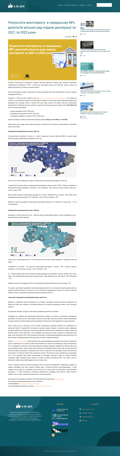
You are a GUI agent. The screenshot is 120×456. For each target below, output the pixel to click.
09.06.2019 (83, 95)
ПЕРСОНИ (60, 5)
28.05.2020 (83, 55)
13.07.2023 (83, 34)
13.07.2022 (83, 75)
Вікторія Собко (84, 117)
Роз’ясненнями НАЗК (19, 341)
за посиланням (59, 379)
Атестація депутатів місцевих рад (29, 383)
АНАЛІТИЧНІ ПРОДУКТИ (71, 5)
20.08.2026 (83, 116)
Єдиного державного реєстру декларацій (53, 98)
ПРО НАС (89, 5)
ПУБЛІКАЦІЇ (82, 5)
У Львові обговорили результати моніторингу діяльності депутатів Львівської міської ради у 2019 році (95, 51)
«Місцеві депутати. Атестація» (43, 386)
